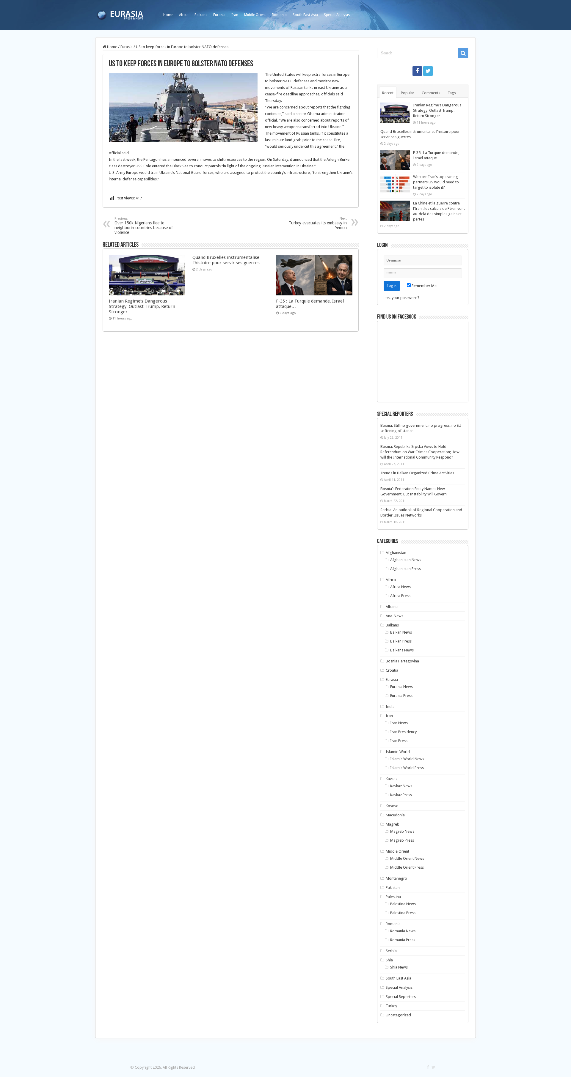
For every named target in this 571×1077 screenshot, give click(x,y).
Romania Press (402, 940)
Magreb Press (402, 840)
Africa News (400, 587)
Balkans (200, 15)
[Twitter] (428, 71)
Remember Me (424, 286)
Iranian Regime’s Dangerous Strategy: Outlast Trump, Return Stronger (142, 306)
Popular (407, 93)
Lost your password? (401, 297)
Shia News (399, 967)
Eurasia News (401, 686)
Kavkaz (391, 779)
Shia (389, 960)
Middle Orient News (407, 858)
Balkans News (402, 650)
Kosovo (392, 806)
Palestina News (403, 904)
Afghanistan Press (405, 568)
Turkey (391, 1006)
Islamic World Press (407, 768)
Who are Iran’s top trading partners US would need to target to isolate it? (436, 182)
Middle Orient (255, 15)
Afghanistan (396, 552)
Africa (184, 15)
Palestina (393, 897)
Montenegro (396, 878)
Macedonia (395, 815)
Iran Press (398, 741)
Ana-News (394, 616)
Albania (392, 606)
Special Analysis (337, 15)
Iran (234, 15)
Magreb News (402, 831)
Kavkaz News (401, 786)
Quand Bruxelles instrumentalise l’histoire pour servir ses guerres (226, 260)
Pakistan (393, 887)
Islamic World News (407, 759)
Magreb (392, 824)
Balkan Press (401, 641)
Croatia (392, 670)
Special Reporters (401, 996)
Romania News (402, 931)
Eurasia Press (401, 695)
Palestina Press (402, 913)
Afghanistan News (405, 560)
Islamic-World (398, 752)
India (390, 706)
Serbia (391, 951)
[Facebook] (417, 71)
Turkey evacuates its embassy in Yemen (318, 223)
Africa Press (400, 595)
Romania (279, 15)
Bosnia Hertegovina (402, 661)
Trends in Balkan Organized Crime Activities (417, 473)
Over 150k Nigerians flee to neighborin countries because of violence (143, 226)
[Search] (463, 53)
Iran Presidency (403, 732)
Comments (431, 93)
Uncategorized (398, 1015)
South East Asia (305, 15)
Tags (452, 93)
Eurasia (219, 15)
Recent (387, 93)
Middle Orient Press (407, 867)
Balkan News (401, 632)
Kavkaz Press (401, 795)
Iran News (399, 723)
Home (168, 15)
